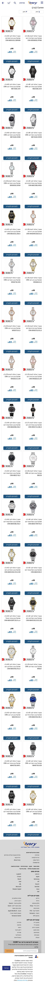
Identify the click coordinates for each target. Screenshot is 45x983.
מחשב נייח (36, 922)
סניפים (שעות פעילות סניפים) (12, 855)
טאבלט (37, 937)
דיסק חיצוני (18, 930)
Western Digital (17, 889)
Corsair (19, 877)
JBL (20, 884)
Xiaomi (37, 884)
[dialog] (22, 968)
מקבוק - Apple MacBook (14, 911)
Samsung (36, 879)
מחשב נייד (36, 925)
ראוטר (19, 927)
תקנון (30, 866)
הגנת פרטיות (24, 866)
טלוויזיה (19, 922)
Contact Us (36, 863)
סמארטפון (36, 932)
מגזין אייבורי (22, 869)
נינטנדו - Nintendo (34, 913)
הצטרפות (9, 951)
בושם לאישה (17, 937)
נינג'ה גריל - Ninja (34, 906)
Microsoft (18, 887)
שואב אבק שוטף (16, 908)
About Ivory (17, 860)
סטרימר (19, 932)
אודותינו (37, 855)
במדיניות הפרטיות (22, 980)
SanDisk (37, 887)
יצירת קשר (17, 858)
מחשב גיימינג (35, 927)
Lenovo (37, 874)
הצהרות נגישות (15, 866)
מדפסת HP (36, 916)
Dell (38, 892)
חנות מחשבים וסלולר (33, 869)
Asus (37, 889)
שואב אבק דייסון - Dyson (14, 906)
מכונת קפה (36, 908)
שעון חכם (36, 935)
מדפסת (19, 925)
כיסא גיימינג (18, 901)
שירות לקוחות (35, 858)
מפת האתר (36, 866)
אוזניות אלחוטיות (16, 898)
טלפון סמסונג (35, 903)
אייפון (37, 898)
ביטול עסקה (36, 860)
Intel (20, 882)
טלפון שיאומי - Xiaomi (15, 903)
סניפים (22, 3)
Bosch (19, 879)
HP (38, 882)
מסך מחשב (36, 930)
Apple (37, 877)
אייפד (37, 901)
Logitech (18, 874)
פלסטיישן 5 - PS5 (34, 911)
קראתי (6, 968)
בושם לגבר (18, 935)
